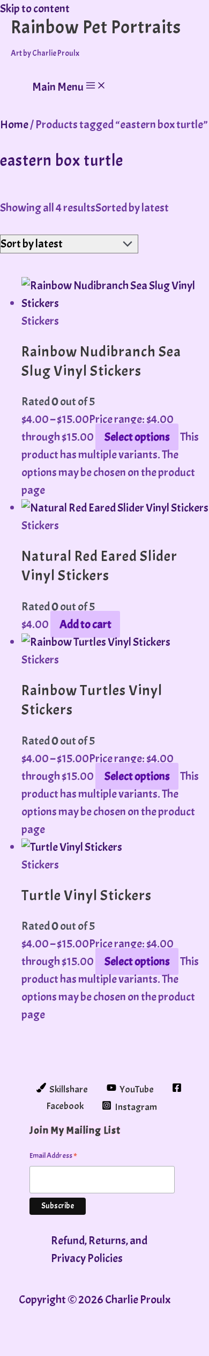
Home (14, 124)
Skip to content (35, 8)
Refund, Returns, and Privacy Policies (99, 1249)
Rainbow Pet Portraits (96, 27)
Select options (137, 436)
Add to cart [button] (85, 624)
